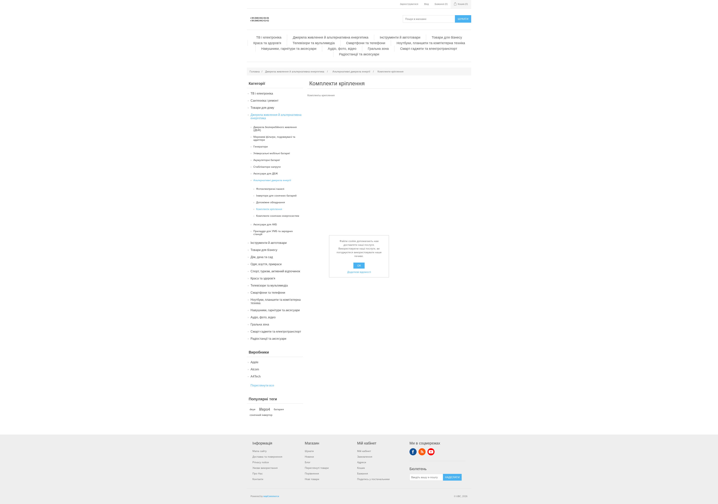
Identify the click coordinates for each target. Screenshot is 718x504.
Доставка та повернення (267, 456)
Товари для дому (262, 107)
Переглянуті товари (317, 467)
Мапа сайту (259, 451)
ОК (359, 265)
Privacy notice (260, 462)
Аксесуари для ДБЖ (265, 173)
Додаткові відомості (359, 271)
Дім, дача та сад (262, 257)
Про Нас (257, 473)
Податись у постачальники (373, 479)
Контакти (257, 479)
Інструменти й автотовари (400, 37)
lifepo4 (264, 409)
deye (252, 409)
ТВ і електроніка (268, 37)
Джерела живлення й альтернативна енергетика (330, 37)
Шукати (463, 18)
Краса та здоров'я (267, 43)
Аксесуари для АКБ (265, 224)
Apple (254, 362)
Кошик (361, 467)
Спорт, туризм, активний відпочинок (275, 271)
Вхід (426, 4)
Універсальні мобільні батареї (271, 153)
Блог (307, 462)
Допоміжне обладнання (270, 202)
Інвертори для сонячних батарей (276, 195)
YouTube (431, 451)
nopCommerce (271, 496)
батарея (279, 409)
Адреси (361, 462)
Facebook (413, 451)
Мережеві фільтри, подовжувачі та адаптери (274, 138)
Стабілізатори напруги (267, 166)
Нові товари (312, 479)
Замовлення (364, 456)
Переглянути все (262, 385)
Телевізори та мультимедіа (314, 43)
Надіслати (452, 477)
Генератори (260, 146)
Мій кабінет (364, 451)
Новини (309, 456)
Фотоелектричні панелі (270, 188)
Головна (255, 71)
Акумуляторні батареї (266, 160)
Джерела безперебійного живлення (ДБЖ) (275, 129)
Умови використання (265, 467)
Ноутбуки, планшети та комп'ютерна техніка (431, 43)
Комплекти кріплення (269, 209)
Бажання (362, 473)
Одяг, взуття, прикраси (266, 264)
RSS (422, 451)
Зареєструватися (409, 4)
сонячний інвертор (261, 414)
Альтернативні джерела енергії (272, 180)
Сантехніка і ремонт (264, 100)
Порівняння (312, 473)
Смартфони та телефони (365, 43)
